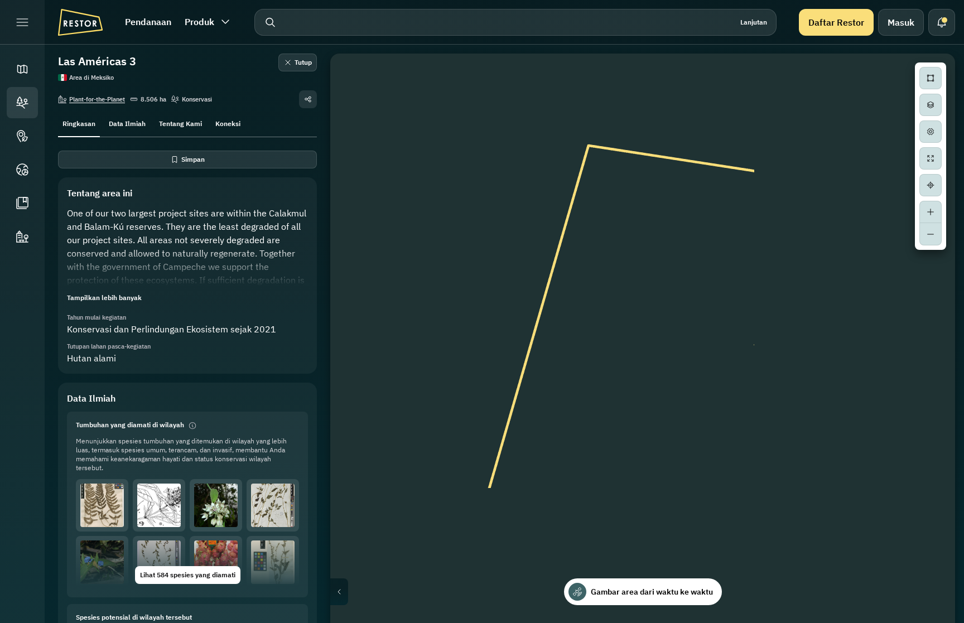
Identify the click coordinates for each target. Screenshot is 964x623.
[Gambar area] (930, 78)
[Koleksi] (22, 203)
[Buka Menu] (22, 22)
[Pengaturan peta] (930, 131)
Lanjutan (753, 22)
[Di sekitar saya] (930, 185)
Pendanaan (148, 21)
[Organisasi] (22, 236)
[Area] (22, 102)
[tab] (79, 122)
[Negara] (22, 169)
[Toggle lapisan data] (930, 105)
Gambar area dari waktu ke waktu (652, 592)
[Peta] (22, 69)
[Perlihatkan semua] (930, 158)
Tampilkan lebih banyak (104, 297)
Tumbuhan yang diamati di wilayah (130, 425)
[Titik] (22, 136)
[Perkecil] (930, 234)
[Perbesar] (930, 212)
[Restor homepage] (80, 22)
